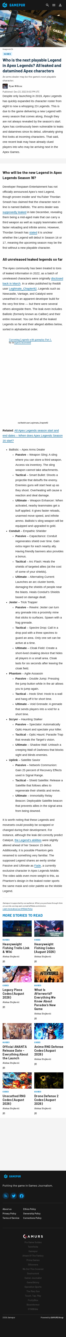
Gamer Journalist (33, 1278)
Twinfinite (33, 1246)
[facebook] (21, 1196)
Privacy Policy (9, 1213)
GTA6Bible (33, 1309)
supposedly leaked (14, 212)
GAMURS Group (57, 1317)
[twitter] (13, 1196)
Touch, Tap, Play (33, 1295)
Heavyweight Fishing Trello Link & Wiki (16, 948)
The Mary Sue (33, 1291)
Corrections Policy (32, 1218)
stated (33, 232)
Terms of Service (11, 1218)
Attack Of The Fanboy (33, 1255)
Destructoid (33, 1273)
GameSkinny (33, 1282)
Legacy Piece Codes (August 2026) (13, 993)
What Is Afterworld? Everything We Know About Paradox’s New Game (45, 999)
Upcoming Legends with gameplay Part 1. (30, 339)
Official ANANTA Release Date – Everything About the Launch (15, 1052)
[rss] (6, 1196)
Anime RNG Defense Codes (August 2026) (48, 1050)
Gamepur (33, 1251)
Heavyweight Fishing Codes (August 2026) (44, 948)
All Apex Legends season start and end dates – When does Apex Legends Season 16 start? (33, 435)
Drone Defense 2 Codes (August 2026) (46, 1099)
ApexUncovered (22, 342)
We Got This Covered (33, 1269)
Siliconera (33, 1264)
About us (7, 1209)
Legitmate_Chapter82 (23, 288)
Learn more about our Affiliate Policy (18, 909)
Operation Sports (33, 1286)
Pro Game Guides (33, 1242)
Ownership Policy (32, 1213)
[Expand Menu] (54, 5)
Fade (37, 865)
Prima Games (33, 1260)
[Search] (47, 5)
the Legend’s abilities (28, 840)
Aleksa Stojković (11, 956)
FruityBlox (33, 1300)
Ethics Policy (29, 1209)
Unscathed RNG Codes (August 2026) (14, 1099)
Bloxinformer (33, 1304)
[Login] (60, 5)
